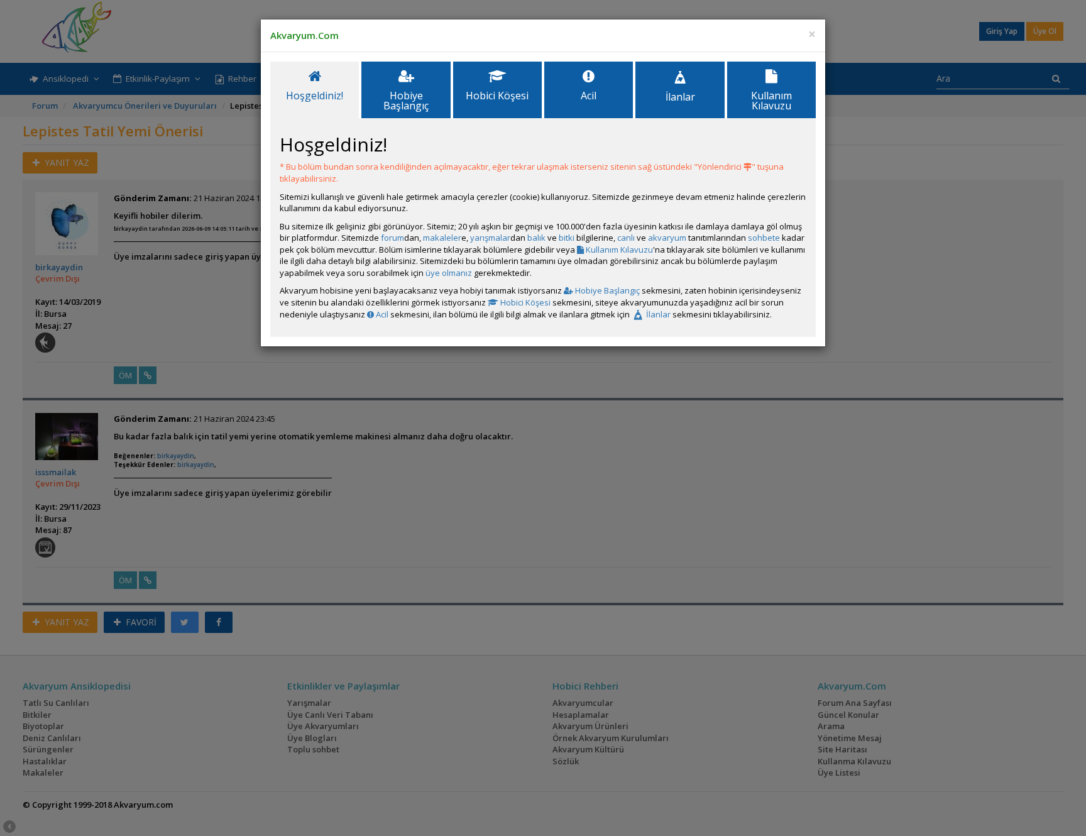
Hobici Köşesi (524, 302)
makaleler (442, 237)
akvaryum (667, 237)
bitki (566, 237)
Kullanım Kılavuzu (618, 249)
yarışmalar (490, 237)
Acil (381, 314)
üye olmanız (448, 272)
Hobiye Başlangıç (606, 290)
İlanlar (657, 314)
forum (392, 237)
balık (536, 237)
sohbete (764, 237)
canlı (626, 237)
